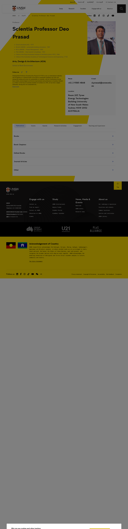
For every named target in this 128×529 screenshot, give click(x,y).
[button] (118, 185)
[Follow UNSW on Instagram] (24, 274)
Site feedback (110, 274)
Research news (80, 211)
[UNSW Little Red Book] (41, 274)
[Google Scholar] (26, 72)
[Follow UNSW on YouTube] (32, 274)
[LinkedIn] (94, 15)
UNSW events (79, 208)
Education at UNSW (35, 213)
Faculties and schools (106, 207)
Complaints (118, 274)
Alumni (31, 216)
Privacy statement (77, 274)
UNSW (13, 15)
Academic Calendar (58, 213)
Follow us (10, 274)
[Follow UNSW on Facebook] (21, 274)
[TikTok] (108, 15)
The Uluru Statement (35, 261)
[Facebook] (99, 15)
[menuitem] (61, 8)
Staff (24, 15)
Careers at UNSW (34, 210)
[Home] (19, 8)
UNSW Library (103, 216)
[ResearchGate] (22, 72)
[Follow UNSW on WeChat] (37, 274)
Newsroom (78, 205)
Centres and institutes (106, 213)
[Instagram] (103, 15)
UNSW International (58, 204)
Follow (89, 15)
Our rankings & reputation (107, 204)
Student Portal (57, 210)
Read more (15, 87)
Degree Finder (56, 207)
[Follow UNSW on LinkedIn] (17, 274)
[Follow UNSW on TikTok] (28, 274)
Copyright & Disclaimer (89, 274)
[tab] (20, 126)
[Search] (121, 8)
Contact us (32, 204)
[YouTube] (112, 15)
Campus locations (104, 210)
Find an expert (34, 207)
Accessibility (101, 274)
